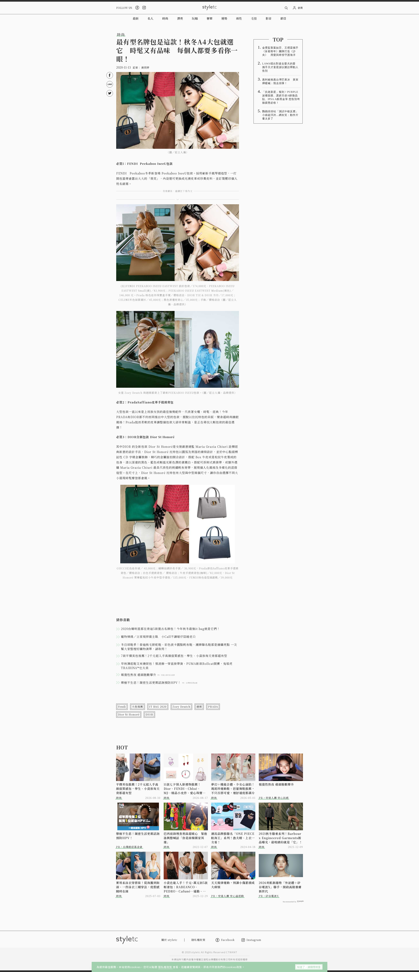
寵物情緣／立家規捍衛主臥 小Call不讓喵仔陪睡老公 (158, 636)
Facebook (228, 940)
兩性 (239, 18)
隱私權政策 (165, 967)
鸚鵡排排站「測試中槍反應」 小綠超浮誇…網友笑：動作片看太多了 (281, 115)
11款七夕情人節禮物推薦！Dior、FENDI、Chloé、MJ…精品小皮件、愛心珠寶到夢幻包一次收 (185, 788)
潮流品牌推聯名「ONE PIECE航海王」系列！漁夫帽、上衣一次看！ (233, 837)
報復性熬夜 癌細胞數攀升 (276, 784)
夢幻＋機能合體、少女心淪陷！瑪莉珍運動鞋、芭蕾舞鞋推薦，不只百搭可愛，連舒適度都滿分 (233, 788)
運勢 (224, 18)
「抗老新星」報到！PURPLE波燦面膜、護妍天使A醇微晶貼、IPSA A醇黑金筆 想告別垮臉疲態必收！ (281, 97)
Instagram (253, 940)
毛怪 (254, 18)
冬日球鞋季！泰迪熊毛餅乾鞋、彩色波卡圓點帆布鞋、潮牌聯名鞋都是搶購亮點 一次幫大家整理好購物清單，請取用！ (179, 646)
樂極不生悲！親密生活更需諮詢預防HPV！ (138, 835)
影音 (269, 18)
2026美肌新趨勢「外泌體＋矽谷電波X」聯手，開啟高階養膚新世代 (280, 887)
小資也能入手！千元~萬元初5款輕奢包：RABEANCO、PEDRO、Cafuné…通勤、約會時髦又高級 (186, 887)
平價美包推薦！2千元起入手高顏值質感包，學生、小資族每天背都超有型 (138, 788)
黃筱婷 (145, 67)
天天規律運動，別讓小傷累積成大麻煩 (233, 885)
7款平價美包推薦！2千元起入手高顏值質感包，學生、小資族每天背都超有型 (174, 656)
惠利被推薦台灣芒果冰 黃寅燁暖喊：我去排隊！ (280, 81)
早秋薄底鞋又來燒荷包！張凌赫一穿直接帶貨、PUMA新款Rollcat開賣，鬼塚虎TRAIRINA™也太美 (176, 665)
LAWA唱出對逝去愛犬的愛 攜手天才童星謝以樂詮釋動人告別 (280, 67)
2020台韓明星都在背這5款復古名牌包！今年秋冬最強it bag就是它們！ (170, 629)
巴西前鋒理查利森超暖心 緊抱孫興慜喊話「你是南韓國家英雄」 (185, 837)
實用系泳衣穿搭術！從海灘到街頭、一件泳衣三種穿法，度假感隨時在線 (138, 887)
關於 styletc (169, 940)
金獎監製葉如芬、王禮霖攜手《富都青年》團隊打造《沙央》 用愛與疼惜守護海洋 (280, 51)
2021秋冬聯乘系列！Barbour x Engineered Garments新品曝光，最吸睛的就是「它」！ (280, 837)
